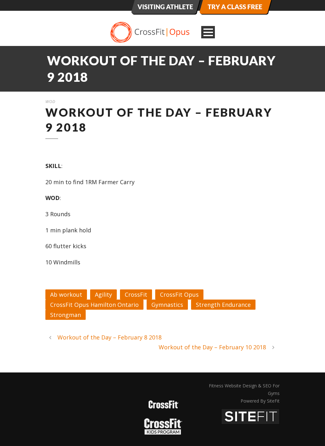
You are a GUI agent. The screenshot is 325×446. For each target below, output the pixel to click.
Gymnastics (167, 304)
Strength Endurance (223, 304)
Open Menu (208, 32)
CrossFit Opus (179, 294)
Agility (103, 294)
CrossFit (136, 294)
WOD (50, 101)
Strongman (65, 315)
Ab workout (66, 294)
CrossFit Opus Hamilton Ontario (94, 304)
